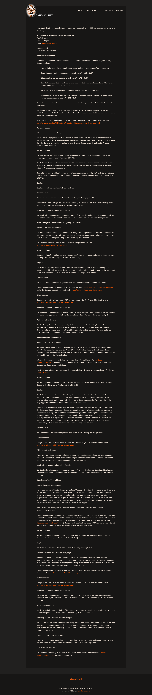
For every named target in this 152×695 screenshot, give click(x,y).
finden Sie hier (42, 373)
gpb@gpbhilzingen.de (50, 43)
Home (79, 11)
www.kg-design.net (84, 691)
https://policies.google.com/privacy (50, 523)
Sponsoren (107, 11)
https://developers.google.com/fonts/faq (98, 287)
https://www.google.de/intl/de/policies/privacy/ (66, 573)
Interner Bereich (76, 679)
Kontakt (120, 11)
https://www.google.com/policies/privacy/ (52, 245)
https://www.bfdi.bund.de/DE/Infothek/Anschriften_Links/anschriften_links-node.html (68, 123)
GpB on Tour (92, 11)
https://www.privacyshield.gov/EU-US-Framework (55, 302)
